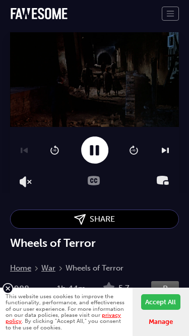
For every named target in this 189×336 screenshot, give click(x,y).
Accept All (160, 302)
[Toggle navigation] (170, 14)
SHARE (100, 219)
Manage (161, 321)
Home (20, 268)
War (48, 268)
